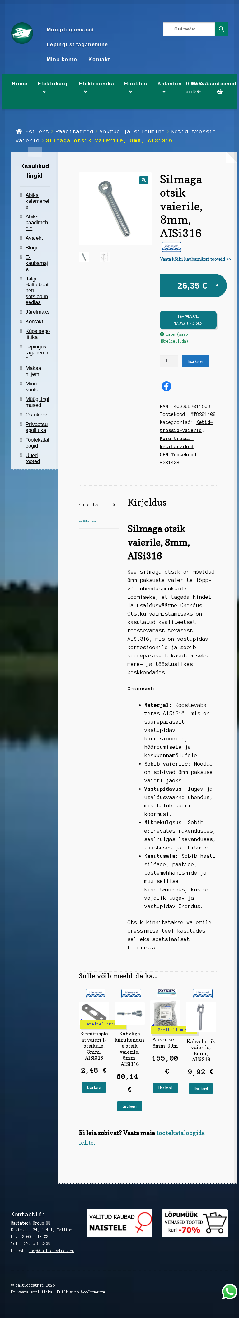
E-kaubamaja (37, 263)
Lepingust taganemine (77, 44)
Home (20, 83)
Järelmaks (38, 312)
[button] (143, 180)
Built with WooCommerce (81, 1292)
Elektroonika (96, 83)
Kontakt (99, 59)
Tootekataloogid (37, 443)
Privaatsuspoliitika (37, 427)
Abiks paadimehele (37, 222)
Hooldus (136, 83)
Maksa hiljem (33, 371)
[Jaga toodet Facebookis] (166, 386)
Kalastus (169, 83)
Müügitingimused (70, 29)
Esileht (38, 131)
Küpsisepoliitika (38, 334)
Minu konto (62, 59)
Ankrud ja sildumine (132, 131)
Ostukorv (36, 415)
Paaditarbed (75, 131)
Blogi (31, 248)
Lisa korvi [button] (94, 1087)
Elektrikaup (53, 83)
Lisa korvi (195, 361)
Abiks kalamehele (37, 201)
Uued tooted (33, 458)
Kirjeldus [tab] (88, 505)
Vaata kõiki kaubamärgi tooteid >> (195, 258)
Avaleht (34, 238)
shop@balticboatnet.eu (51, 1251)
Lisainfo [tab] (87, 520)
